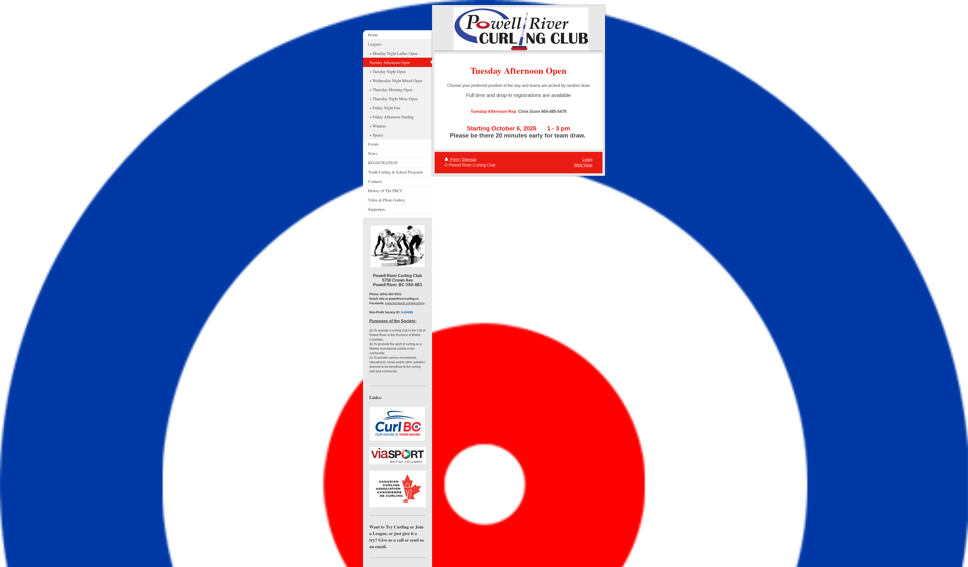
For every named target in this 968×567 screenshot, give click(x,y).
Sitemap (469, 159)
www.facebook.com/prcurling (405, 303)
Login (587, 159)
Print (454, 159)
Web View (583, 165)
